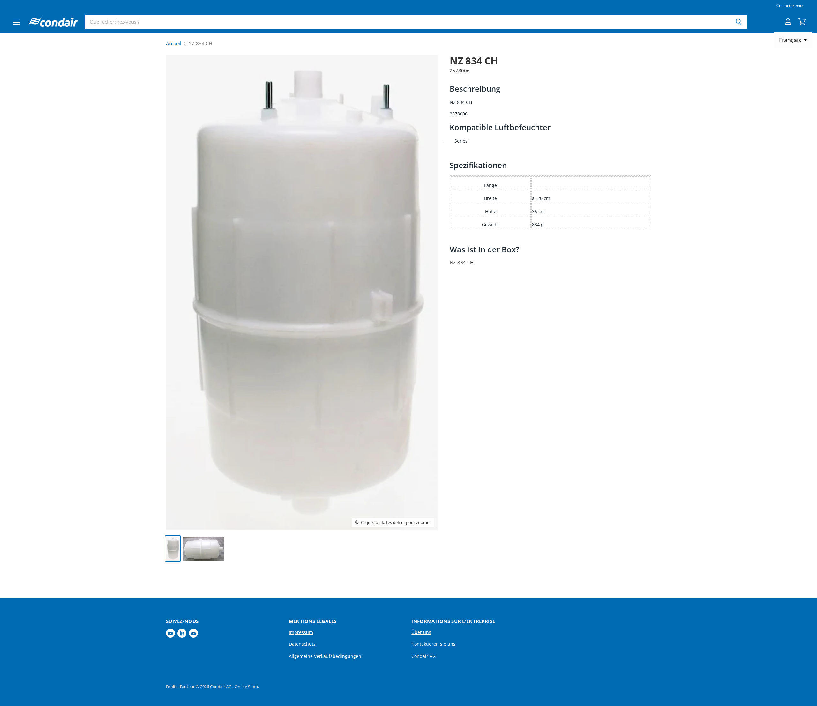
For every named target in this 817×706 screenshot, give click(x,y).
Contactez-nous (790, 6)
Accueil (173, 43)
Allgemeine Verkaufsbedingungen (325, 656)
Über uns (421, 632)
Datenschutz (302, 644)
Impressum (301, 632)
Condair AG (423, 656)
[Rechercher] (738, 22)
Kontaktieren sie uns (433, 644)
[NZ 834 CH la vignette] (172, 548)
